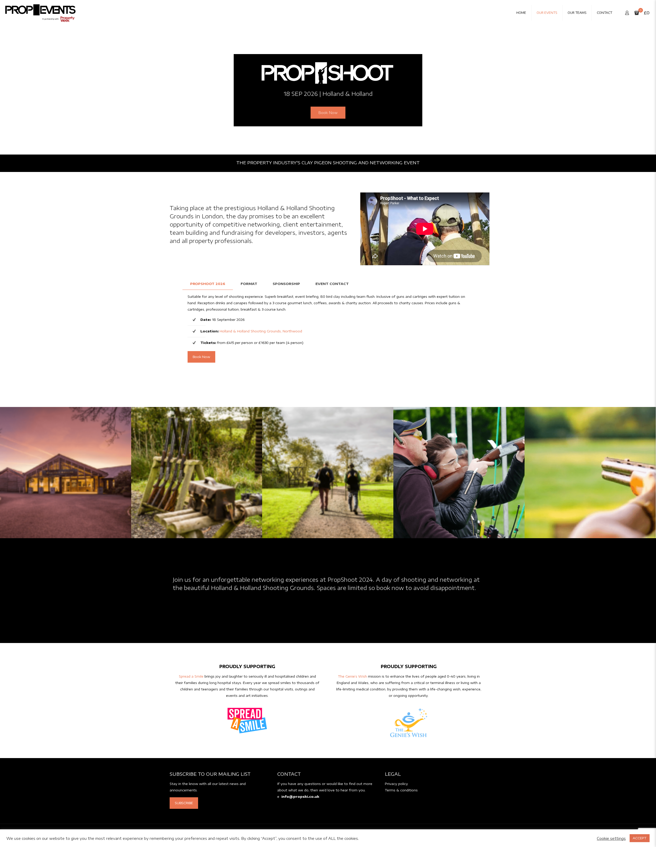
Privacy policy (396, 784)
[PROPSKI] (40, 13)
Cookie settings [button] (611, 838)
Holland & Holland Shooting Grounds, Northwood (261, 331)
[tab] (207, 284)
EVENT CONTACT (332, 284)
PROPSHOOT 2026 (207, 284)
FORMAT (249, 284)
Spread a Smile (191, 676)
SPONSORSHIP (286, 284)
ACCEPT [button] (640, 838)
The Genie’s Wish (352, 676)
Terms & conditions (401, 790)
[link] (247, 720)
